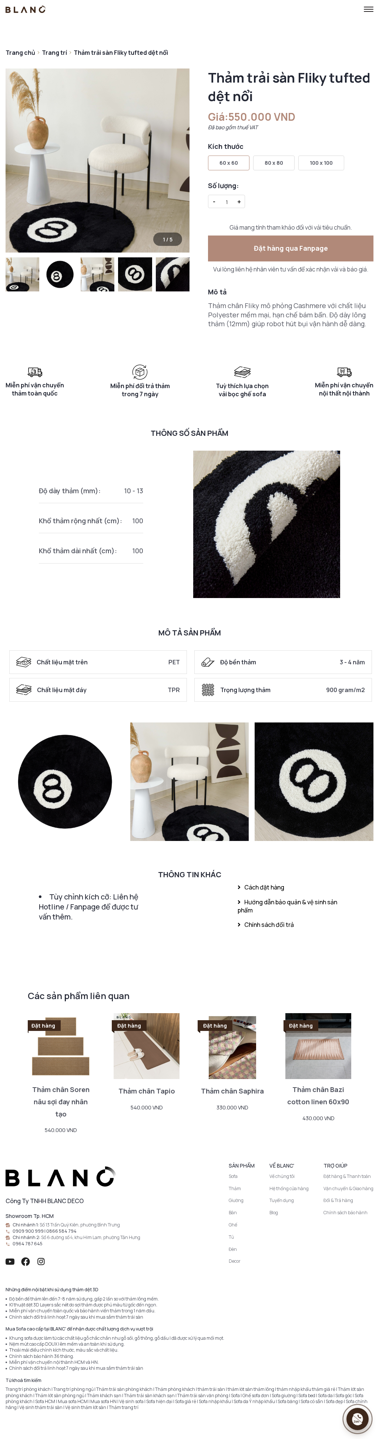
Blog (273, 1212)
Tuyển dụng (281, 1200)
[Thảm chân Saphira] (232, 1046)
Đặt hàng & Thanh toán (347, 1176)
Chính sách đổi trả (269, 925)
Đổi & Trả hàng (338, 1200)
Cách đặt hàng (264, 887)
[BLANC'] (26, 9)
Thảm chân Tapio (146, 1090)
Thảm (235, 1188)
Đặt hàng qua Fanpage (291, 248)
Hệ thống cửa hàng (289, 1188)
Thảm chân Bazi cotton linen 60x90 (318, 1095)
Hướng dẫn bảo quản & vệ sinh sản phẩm (287, 906)
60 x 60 (228, 162)
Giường (236, 1200)
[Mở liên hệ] (357, 1419)
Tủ (231, 1237)
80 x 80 (274, 162)
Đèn (233, 1249)
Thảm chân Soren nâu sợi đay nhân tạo (61, 1101)
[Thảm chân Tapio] (147, 1046)
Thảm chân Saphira (232, 1090)
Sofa (233, 1176)
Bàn (233, 1212)
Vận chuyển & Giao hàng (348, 1188)
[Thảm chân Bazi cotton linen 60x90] (318, 1046)
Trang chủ (20, 53)
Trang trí (54, 53)
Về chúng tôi (282, 1176)
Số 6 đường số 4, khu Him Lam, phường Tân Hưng (90, 1238)
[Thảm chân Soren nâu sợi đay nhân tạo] (61, 1046)
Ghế (233, 1225)
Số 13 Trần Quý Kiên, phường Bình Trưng (80, 1225)
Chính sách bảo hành (345, 1212)
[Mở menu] (368, 9)
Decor (235, 1261)
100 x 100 (321, 162)
